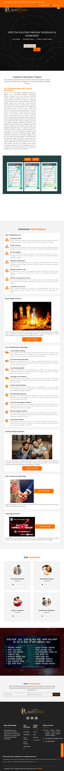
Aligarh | (16, 759)
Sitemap (35, 737)
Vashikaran (26, 734)
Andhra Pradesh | (49, 759)
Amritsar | (37, 759)
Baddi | (27, 761)
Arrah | (55, 759)
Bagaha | (31, 761)
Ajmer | (12, 759)
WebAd (40, 768)
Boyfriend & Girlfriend (46, 610)
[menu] (58, 8)
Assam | (10, 761)
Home (35, 732)
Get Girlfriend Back (17, 579)
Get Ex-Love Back (17, 610)
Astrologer (26, 732)
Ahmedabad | (6, 759)
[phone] (17, 584)
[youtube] (36, 718)
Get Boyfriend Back (47, 579)
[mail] (13, 584)
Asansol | (5, 761)
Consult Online (62, 750)
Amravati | (32, 759)
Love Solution (25, 738)
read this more (32, 339)
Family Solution (25, 743)
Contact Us (36, 740)
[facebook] (27, 718)
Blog (34, 734)
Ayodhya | (22, 761)
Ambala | (27, 759)
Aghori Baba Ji (26, 747)
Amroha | (42, 759)
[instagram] (32, 718)
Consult (37, 49)
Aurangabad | (15, 761)
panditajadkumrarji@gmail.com (49, 738)
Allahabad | (21, 759)
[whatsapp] (21, 584)
